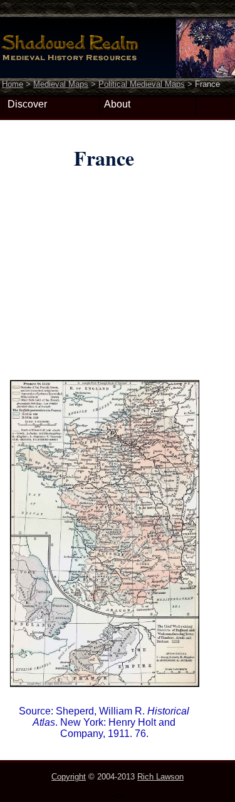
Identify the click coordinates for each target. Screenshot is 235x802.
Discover (27, 104)
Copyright (68, 776)
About (117, 104)
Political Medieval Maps (141, 84)
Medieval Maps (60, 84)
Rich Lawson (160, 776)
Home (12, 84)
